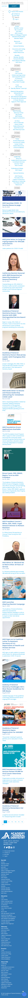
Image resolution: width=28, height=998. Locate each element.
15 (18, 822)
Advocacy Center (18, 113)
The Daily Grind (18, 178)
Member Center (18, 28)
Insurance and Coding (18, 49)
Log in (5, 856)
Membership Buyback (18, 36)
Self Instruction (18, 80)
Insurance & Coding (18, 142)
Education (4, 896)
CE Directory (18, 78)
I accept (14, 6)
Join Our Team (18, 164)
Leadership (17, 157)
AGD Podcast (18, 176)
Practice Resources (18, 140)
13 (12, 822)
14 (15, 822)
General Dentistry (19, 46)
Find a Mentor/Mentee (18, 60)
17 (3, 824)
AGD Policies (18, 116)
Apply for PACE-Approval (18, 102)
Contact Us (7, 852)
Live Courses (18, 73)
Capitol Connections (19, 118)
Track (17, 85)
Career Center (19, 51)
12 (8, 822)
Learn (17, 71)
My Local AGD (19, 30)
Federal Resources (18, 126)
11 (5, 822)
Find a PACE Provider (19, 82)
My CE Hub (18, 87)
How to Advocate (19, 122)
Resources (17, 41)
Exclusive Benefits (19, 59)
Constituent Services (19, 162)
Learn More (4, 6)
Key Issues (19, 114)
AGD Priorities (17, 111)
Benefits (17, 55)
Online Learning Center (19, 75)
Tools (17, 139)
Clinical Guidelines (18, 147)
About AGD (4, 962)
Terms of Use (4, 995)
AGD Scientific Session (18, 77)
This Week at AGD (18, 183)
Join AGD (18, 31)
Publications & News (17, 168)
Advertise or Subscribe (18, 181)
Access (17, 26)
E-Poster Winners (19, 100)
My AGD (3, 860)
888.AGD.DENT (8, 844)
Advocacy (4, 926)
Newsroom (18, 185)
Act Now (17, 121)
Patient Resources (18, 52)
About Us (18, 158)
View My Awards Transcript (19, 88)
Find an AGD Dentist (9, 851)
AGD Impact (18, 43)
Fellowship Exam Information (18, 94)
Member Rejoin (18, 38)
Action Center (19, 124)
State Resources (18, 128)
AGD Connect (19, 33)
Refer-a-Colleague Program (19, 35)
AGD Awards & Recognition (19, 96)
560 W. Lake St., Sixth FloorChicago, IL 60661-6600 (11, 841)
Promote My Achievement (18, 98)
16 (22, 822)
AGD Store (19, 62)
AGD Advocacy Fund (18, 129)
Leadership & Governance (18, 160)
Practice (3, 948)
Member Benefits (19, 57)
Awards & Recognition (17, 91)
